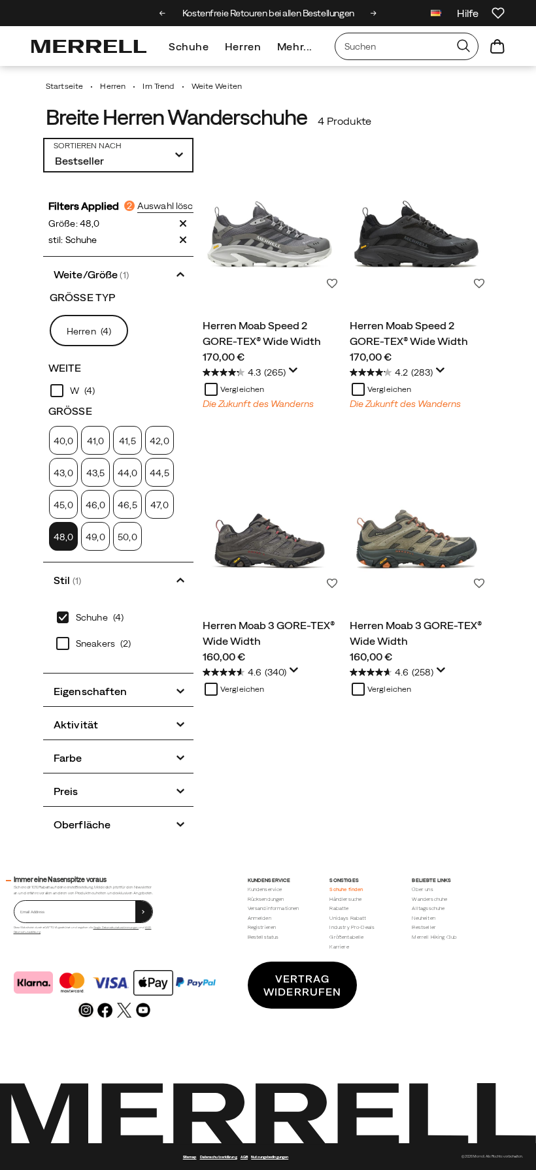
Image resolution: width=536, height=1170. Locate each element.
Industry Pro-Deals (352, 927)
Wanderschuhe (429, 899)
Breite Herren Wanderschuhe (176, 117)
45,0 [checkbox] (63, 505)
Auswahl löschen (173, 206)
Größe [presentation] (70, 411)
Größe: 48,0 (73, 223)
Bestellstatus (263, 937)
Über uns (422, 889)
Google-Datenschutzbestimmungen (116, 927)
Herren (243, 46)
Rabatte (338, 908)
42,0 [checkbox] (159, 441)
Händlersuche (345, 899)
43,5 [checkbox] (95, 473)
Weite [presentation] (65, 368)
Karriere (338, 947)
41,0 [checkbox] (95, 441)
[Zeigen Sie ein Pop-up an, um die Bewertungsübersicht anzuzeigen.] (295, 374)
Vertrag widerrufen (302, 985)
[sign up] (143, 911)
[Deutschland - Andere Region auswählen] (436, 14)
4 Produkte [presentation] (344, 121)
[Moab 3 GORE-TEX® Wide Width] (270, 527)
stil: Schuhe (72, 240)
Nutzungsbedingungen (269, 1157)
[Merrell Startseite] (88, 46)
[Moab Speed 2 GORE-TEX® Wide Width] (270, 228)
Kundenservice (265, 889)
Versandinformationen (273, 908)
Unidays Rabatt (347, 918)
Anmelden (259, 918)
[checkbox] (118, 390)
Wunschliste (332, 283)
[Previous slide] (162, 13)
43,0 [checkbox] (63, 473)
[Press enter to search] (463, 46)
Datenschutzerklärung (27, 932)
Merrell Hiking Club (434, 937)
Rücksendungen (266, 899)
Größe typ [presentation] (82, 297)
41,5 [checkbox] (127, 441)
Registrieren (262, 927)
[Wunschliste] (498, 13)
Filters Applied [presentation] (90, 206)
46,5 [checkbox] (127, 505)
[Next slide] (374, 13)
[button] (118, 273)
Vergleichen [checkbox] (242, 389)
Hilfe (467, 13)
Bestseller (424, 927)
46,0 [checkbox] (95, 505)
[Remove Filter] (183, 223)
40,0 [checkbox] (63, 441)
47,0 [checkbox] (159, 505)
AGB (148, 927)
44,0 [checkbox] (127, 473)
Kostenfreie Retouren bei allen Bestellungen (268, 13)
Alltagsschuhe (428, 908)
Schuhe (189, 46)
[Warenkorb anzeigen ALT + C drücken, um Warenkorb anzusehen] (497, 46)
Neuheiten (423, 918)
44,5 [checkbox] (159, 473)
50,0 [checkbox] (127, 537)
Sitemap (190, 1157)
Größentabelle (346, 937)
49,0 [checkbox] (95, 537)
